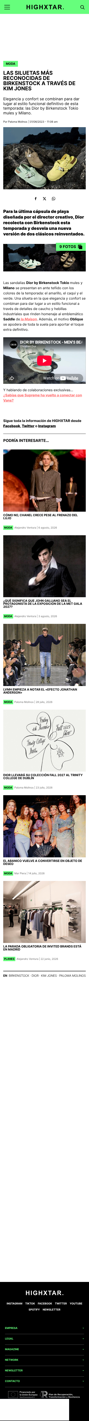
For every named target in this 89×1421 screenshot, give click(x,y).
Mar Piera (20, 873)
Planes (9, 958)
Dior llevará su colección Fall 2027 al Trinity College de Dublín (43, 776)
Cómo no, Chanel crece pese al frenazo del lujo (40, 516)
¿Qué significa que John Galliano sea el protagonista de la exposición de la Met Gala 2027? (42, 604)
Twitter (28, 426)
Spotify (34, 1309)
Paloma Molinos (17, 121)
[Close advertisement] (65, 1403)
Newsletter (51, 1309)
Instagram (47, 426)
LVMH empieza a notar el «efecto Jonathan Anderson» (40, 691)
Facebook (11, 426)
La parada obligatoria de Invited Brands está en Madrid (42, 948)
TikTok (30, 1303)
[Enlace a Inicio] (44, 1294)
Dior (35, 976)
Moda (10, 64)
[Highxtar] (45, 7)
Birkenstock (19, 976)
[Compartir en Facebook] (35, 199)
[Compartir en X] (45, 199)
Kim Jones (49, 976)
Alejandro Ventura (25, 527)
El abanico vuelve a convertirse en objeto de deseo (42, 862)
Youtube (76, 1303)
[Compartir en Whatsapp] (53, 199)
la (28, 319)
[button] (7, 7)
